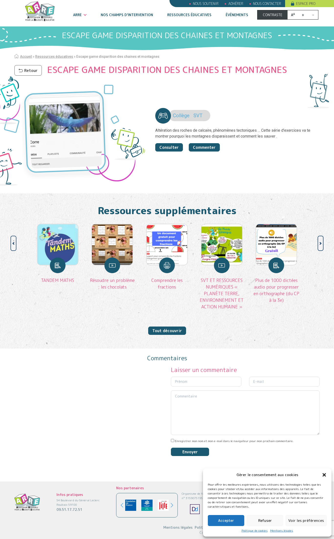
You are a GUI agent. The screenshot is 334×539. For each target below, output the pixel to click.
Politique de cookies (255, 530)
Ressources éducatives (189, 14)
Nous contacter (267, 3)
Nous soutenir (206, 3)
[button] (324, 474)
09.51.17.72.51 (69, 509)
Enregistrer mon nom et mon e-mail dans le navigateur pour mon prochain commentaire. (234, 441)
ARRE (77, 14)
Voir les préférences (306, 520)
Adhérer (235, 3)
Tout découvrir (167, 330)
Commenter (204, 147)
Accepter (226, 520)
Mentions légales (281, 530)
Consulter (169, 147)
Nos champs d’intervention (127, 14)
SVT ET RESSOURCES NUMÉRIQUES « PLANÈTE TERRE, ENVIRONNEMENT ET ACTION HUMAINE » (222, 293)
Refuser (265, 520)
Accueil (26, 57)
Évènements (237, 14)
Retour (31, 70)
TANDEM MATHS (57, 280)
